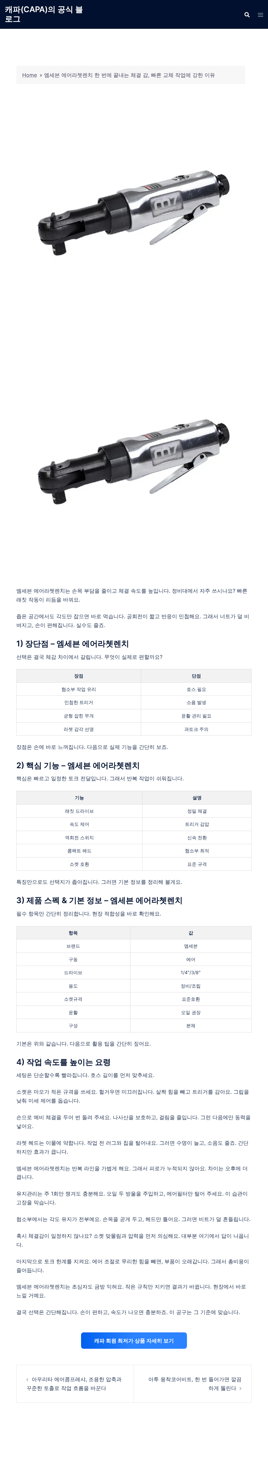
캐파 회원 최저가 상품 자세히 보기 (134, 1340)
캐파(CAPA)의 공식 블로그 (44, 14)
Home (29, 75)
